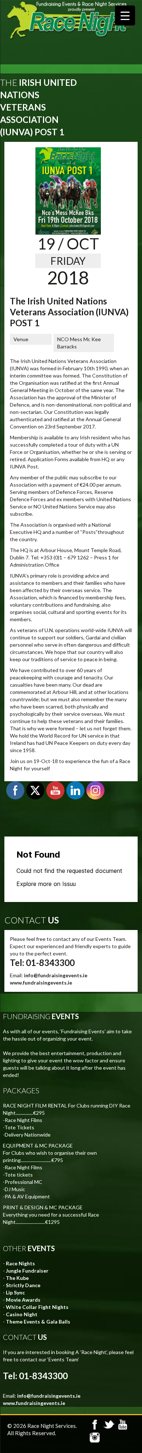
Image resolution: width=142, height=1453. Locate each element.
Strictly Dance (23, 1285)
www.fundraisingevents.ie (41, 982)
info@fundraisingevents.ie (55, 975)
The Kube (17, 1278)
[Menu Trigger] (125, 15)
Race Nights (20, 1263)
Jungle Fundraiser (27, 1271)
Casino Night (22, 1314)
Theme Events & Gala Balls (38, 1321)
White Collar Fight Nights (37, 1307)
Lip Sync (15, 1292)
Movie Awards (23, 1300)
